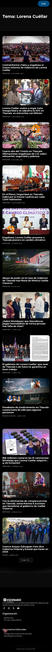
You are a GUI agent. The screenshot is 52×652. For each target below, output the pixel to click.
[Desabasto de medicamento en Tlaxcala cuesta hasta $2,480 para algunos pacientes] (26, 391)
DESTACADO (6, 73)
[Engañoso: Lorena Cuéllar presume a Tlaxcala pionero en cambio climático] (26, 221)
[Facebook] (4, 608)
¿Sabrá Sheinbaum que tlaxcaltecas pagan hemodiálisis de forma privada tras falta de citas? (23, 324)
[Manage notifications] (5, 631)
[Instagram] (9, 608)
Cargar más (25, 560)
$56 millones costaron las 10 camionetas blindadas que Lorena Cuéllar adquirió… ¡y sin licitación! (25, 460)
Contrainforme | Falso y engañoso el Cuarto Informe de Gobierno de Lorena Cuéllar (24, 67)
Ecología (5, 555)
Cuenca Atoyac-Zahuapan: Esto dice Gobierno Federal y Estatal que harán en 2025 (25, 549)
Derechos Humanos (9, 416)
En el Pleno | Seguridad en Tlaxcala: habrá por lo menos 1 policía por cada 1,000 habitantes (23, 197)
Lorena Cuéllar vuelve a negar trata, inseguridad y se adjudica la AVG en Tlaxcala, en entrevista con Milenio (23, 111)
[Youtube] (18, 608)
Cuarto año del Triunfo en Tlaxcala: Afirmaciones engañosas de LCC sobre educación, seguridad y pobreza (24, 154)
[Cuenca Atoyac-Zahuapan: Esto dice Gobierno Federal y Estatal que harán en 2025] (26, 531)
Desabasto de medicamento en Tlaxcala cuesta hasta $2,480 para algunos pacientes (25, 410)
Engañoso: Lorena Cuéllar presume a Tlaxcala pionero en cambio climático (23, 238)
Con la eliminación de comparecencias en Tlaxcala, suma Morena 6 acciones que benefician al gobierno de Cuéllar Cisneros (24, 505)
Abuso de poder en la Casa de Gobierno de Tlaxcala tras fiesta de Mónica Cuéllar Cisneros (25, 280)
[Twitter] (13, 608)
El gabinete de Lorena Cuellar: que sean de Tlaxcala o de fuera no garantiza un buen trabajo (25, 367)
